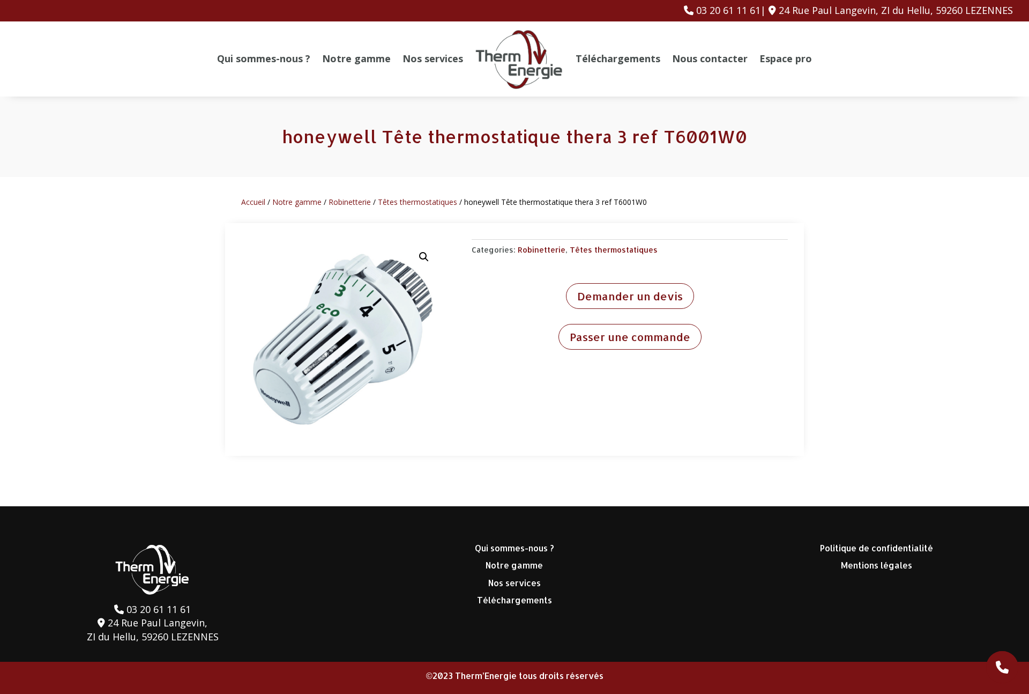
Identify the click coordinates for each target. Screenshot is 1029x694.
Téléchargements (618, 58)
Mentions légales (876, 565)
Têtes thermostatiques (417, 202)
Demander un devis (630, 296)
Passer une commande (630, 337)
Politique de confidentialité (876, 547)
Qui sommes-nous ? (263, 58)
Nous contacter (710, 58)
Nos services (432, 58)
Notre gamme (356, 58)
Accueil (253, 202)
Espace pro (785, 58)
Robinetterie (350, 202)
